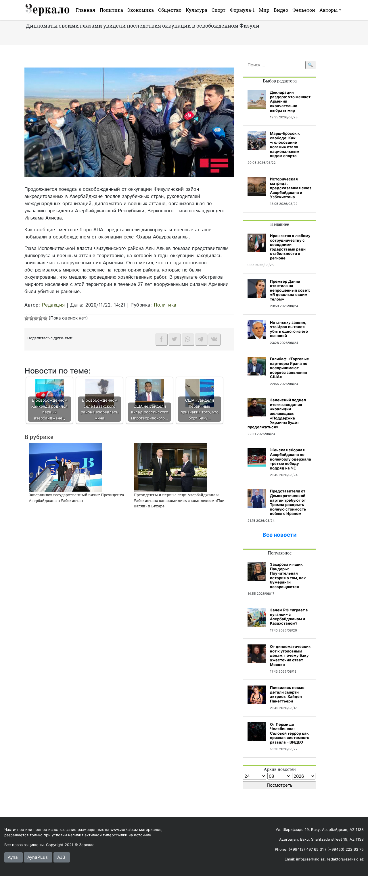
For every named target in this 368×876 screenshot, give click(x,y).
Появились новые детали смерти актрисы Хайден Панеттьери (287, 694)
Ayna (13, 857)
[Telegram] (201, 339)
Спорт (218, 10)
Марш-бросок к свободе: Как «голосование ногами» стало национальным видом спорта (285, 144)
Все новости (279, 535)
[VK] (214, 339)
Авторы (328, 10)
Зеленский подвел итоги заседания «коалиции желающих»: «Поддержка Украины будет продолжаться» (277, 413)
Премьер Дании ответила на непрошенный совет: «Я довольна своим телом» (290, 290)
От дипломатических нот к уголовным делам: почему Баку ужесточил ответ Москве (290, 655)
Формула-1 (242, 10)
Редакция (53, 305)
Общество (169, 10)
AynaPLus (37, 857)
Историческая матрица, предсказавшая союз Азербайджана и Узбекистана (290, 188)
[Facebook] (161, 339)
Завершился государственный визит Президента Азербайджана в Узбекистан (76, 497)
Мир (264, 10)
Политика (111, 10)
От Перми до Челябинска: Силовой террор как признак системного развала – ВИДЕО (289, 733)
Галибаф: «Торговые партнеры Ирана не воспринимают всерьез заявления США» (289, 368)
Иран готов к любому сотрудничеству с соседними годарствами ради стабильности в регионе (290, 246)
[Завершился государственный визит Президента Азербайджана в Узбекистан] (65, 467)
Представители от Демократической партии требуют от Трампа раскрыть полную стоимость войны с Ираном (288, 502)
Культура (196, 10)
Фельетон (303, 10)
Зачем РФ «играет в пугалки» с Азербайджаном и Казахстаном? (289, 617)
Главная (85, 10)
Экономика (140, 10)
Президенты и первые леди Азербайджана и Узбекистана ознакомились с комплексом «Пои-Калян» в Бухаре (180, 500)
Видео (281, 10)
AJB (61, 857)
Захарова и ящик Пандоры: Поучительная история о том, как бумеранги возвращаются (288, 575)
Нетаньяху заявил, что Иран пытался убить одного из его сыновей (289, 329)
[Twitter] (174, 339)
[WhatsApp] (188, 339)
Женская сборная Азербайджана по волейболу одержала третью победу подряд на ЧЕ (290, 459)
